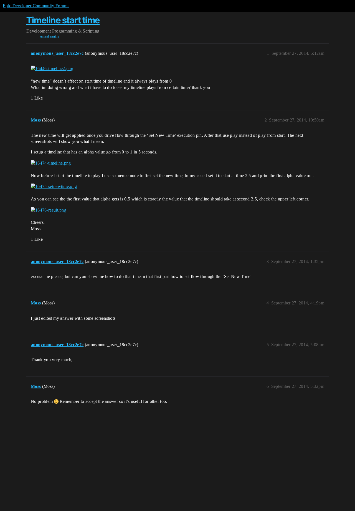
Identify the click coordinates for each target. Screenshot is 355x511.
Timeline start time (63, 20)
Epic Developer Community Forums (36, 5)
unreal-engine (49, 36)
